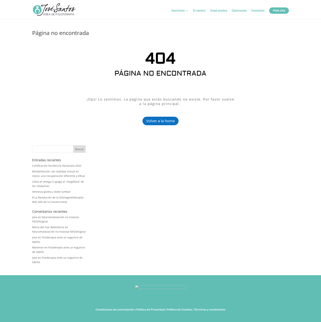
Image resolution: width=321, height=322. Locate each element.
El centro (199, 10)
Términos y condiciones (210, 309)
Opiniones (239, 10)
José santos (218, 10)
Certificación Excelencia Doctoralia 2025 (56, 165)
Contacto (258, 10)
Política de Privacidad (150, 309)
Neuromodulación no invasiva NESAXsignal (59, 231)
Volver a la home (160, 120)
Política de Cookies (179, 309)
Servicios (178, 10)
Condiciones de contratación (114, 309)
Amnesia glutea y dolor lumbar (51, 191)
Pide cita (279, 10)
